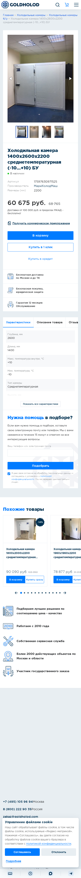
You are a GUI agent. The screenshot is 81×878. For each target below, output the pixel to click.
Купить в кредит (40, 259)
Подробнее (13, 861)
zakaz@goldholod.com (20, 816)
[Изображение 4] (59, 132)
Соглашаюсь (22, 852)
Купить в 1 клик (41, 247)
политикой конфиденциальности (48, 844)
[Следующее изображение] (70, 79)
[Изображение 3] (46, 132)
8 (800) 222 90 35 (17, 809)
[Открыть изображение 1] (40, 78)
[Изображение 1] (22, 132)
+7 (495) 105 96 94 (18, 801)
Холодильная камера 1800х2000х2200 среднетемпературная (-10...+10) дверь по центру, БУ (24, 554)
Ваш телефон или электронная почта (29, 446)
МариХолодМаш (46, 186)
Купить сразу (34, 579)
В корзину (40, 235)
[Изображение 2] (34, 132)
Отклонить (58, 852)
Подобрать (40, 465)
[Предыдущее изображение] (11, 79)
